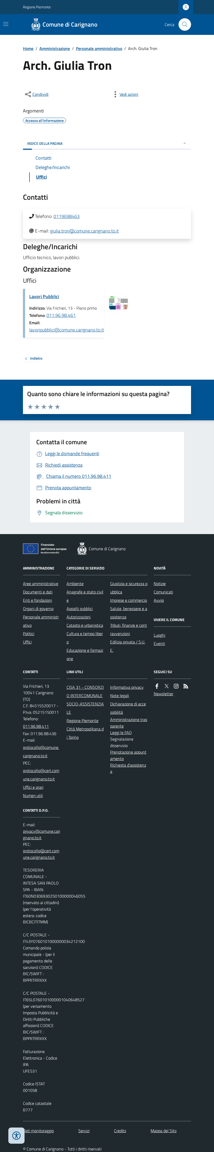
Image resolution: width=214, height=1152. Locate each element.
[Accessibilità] (16, 1135)
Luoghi (159, 635)
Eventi (159, 643)
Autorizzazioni (79, 617)
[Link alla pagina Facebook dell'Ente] (157, 686)
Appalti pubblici (80, 608)
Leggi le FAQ (121, 732)
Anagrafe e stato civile (85, 596)
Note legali (119, 695)
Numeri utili (33, 795)
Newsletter (163, 694)
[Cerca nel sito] (182, 24)
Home (28, 48)
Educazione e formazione (85, 654)
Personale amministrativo (99, 48)
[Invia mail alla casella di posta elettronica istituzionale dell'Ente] (41, 751)
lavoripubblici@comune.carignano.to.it (66, 329)
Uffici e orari (33, 787)
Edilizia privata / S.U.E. (127, 646)
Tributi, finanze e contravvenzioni (128, 629)
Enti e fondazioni (37, 600)
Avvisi (159, 600)
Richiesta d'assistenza (128, 768)
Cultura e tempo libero (85, 637)
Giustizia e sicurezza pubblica (128, 587)
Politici (28, 633)
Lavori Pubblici (44, 296)
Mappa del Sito (163, 1131)
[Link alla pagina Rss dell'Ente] (186, 686)
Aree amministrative (40, 583)
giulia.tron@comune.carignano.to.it (84, 230)
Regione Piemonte (37, 7)
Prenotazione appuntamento (128, 755)
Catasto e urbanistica (85, 625)
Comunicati (163, 592)
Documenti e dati (37, 592)
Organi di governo (38, 608)
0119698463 (67, 216)
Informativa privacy (127, 687)
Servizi (84, 1131)
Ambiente (75, 583)
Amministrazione (54, 48)
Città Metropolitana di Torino (85, 733)
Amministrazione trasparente (128, 722)
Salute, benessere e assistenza (128, 612)
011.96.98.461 (61, 315)
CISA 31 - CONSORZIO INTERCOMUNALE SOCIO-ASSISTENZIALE (85, 699)
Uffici (27, 642)
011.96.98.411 (36, 726)
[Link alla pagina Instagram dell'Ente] (176, 686)
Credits (120, 1131)
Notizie (160, 583)
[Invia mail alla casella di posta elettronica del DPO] (41, 834)
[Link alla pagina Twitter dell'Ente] (166, 686)
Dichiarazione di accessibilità (128, 708)
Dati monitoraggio (38, 1131)
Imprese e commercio (128, 600)
